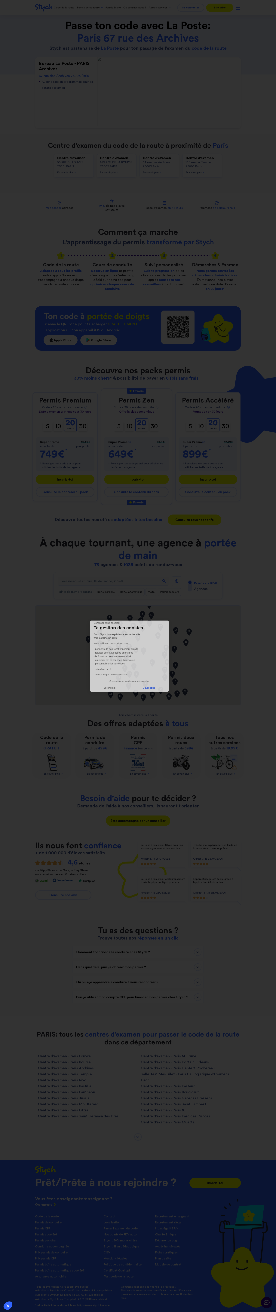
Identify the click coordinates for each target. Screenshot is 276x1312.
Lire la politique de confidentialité (119, 674)
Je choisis (118, 687)
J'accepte (158, 687)
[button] (7, 1305)
